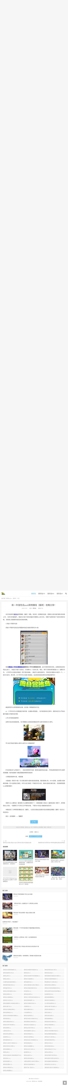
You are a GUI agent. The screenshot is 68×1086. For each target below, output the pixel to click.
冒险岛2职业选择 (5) (49, 1015)
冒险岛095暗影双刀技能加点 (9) (31, 969)
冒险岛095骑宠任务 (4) (8, 1067)
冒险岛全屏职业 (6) (7, 994)
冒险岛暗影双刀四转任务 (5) (30, 1021)
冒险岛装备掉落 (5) (49, 1018)
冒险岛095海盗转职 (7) (29, 979)
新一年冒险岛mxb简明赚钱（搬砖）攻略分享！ (34, 605)
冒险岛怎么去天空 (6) (8, 1000)
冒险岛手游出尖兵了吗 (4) (50, 1049)
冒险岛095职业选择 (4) (29, 1058)
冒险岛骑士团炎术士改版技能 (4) (52, 1067)
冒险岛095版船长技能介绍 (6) (30, 988)
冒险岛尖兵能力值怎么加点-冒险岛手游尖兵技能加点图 (17, 842)
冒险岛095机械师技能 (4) (29, 1064)
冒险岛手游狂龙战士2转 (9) (51, 969)
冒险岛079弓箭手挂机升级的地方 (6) (32, 997)
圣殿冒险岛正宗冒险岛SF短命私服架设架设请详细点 (51, 842)
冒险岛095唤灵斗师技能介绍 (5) (31, 1018)
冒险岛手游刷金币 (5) (28, 1034)
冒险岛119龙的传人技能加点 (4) (10, 1043)
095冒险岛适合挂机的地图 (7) (9, 982)
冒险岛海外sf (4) (6, 1058)
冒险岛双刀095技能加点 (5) (30, 1024)
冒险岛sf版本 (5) (48, 1012)
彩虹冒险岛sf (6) (27, 991)
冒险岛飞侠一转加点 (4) (29, 1067)
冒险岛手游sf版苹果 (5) (8, 1034)
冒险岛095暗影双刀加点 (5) (30, 1003)
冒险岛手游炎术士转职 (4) (9, 1046)
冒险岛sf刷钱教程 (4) (7, 1070)
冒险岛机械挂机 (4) (28, 1043)
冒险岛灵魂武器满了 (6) (29, 1000)
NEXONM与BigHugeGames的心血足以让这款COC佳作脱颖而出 (10, 878)
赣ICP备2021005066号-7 (34, 1078)
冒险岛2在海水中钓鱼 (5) (29, 1027)
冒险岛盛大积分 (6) (7, 988)
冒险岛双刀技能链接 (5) (50, 1000)
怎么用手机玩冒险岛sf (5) (50, 1003)
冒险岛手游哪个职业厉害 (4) (51, 1055)
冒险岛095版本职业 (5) (50, 1009)
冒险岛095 (50, 593)
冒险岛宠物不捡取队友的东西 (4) (52, 1058)
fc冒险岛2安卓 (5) (7, 1030)
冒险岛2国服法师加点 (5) (8, 1021)
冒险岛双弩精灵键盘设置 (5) (51, 1034)
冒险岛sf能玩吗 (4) (28, 1055)
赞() (35, 821)
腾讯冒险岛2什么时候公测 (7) (51, 982)
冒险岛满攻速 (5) (7, 1018)
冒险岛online (3, 593)
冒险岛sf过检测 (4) (49, 1052)
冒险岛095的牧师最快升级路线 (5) (10, 1015)
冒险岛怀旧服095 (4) (7, 1064)
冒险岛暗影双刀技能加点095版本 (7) (53, 975)
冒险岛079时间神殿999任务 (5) (51, 1030)
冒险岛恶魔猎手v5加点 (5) (29, 1030)
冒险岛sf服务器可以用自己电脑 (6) (31, 985)
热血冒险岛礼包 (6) (49, 994)
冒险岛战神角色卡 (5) (8, 1012)
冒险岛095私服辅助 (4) (29, 1046)
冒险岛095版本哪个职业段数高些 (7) (32, 975)
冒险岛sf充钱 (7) (6, 979)
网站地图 (40, 1081)
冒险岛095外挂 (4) (49, 1043)
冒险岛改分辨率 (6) (28, 994)
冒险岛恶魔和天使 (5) (28, 1009)
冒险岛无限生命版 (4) (49, 1046)
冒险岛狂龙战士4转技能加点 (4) (31, 1040)
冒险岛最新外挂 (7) (28, 982)
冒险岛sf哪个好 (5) (7, 1006)
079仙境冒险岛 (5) (28, 1012)
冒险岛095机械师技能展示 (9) (9, 969)
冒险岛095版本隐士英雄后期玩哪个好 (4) (12, 1055)
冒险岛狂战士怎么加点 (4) (50, 1064)
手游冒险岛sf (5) (27, 1006)
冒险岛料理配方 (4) (7, 1061)
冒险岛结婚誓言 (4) (7, 1049)
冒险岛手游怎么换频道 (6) (50, 985)
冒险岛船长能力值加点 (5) (50, 1021)
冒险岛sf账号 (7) (6, 975)
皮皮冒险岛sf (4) (6, 1037)
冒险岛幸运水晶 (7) (49, 972)
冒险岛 (33, 593)
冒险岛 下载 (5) (48, 1027)
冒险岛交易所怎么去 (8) (8, 972)
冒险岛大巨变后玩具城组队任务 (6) (52, 988)
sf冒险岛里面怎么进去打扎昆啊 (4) (31, 1061)
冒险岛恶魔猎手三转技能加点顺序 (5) (11, 1003)
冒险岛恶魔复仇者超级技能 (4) (51, 1061)
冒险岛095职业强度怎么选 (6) (9, 991)
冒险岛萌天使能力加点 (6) (9, 985)
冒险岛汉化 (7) (27, 972)
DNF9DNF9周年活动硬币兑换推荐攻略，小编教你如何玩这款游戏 (26, 862)
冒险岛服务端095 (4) (7, 1040)
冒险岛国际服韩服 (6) (49, 997)
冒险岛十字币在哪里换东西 (16, 667)
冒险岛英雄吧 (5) (7, 1027)
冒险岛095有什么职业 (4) (29, 1049)
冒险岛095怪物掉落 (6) (8, 997)
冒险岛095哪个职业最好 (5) (51, 1006)
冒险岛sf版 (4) (6, 1052)
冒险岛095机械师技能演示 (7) (51, 979)
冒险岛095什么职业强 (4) (50, 1037)
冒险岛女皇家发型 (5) (28, 1015)
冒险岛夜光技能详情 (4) (50, 1040)
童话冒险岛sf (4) (27, 1052)
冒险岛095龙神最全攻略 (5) (9, 1009)
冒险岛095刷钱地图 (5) (50, 1024)
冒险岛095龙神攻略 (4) (29, 1037)
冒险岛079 (41, 593)
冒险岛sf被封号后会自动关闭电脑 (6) (53, 991)
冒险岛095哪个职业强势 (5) (9, 1024)
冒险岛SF (60, 593)
